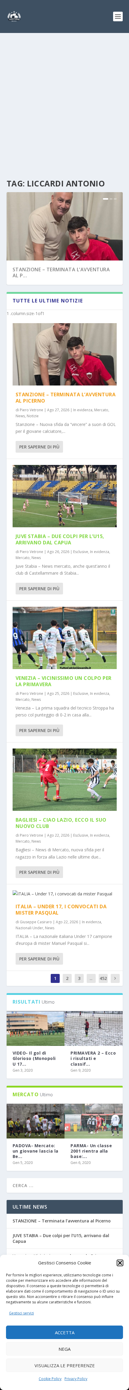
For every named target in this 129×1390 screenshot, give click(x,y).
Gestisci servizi (21, 1313)
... (91, 978)
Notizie (33, 415)
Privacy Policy (75, 1378)
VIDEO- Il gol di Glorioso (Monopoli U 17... (34, 1058)
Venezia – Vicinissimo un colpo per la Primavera (64, 681)
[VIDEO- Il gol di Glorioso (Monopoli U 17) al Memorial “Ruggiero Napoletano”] (36, 1028)
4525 (103, 982)
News (20, 415)
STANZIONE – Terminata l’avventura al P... (61, 272)
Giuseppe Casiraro (36, 921)
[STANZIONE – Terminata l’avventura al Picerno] (65, 354)
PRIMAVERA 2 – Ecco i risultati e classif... (93, 1058)
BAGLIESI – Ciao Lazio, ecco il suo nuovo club (61, 823)
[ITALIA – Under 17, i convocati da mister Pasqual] (65, 893)
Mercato (101, 409)
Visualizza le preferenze (64, 1365)
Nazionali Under (29, 927)
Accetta (64, 1332)
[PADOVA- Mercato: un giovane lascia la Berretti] (36, 1121)
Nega (64, 1349)
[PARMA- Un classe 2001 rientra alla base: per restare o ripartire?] (93, 1121)
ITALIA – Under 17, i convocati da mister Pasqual (61, 909)
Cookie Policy (50, 1378)
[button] (120, 1263)
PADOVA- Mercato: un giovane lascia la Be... (35, 1151)
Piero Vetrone (31, 409)
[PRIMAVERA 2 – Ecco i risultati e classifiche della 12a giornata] (93, 1028)
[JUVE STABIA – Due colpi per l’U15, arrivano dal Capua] (65, 496)
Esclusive (80, 551)
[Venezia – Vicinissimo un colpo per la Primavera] (65, 638)
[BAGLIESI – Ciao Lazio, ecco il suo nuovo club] (65, 780)
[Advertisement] (64, 100)
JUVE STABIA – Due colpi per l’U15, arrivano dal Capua (60, 539)
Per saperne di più (39, 447)
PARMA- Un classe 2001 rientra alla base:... (91, 1151)
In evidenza (82, 409)
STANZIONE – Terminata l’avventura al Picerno (66, 397)
